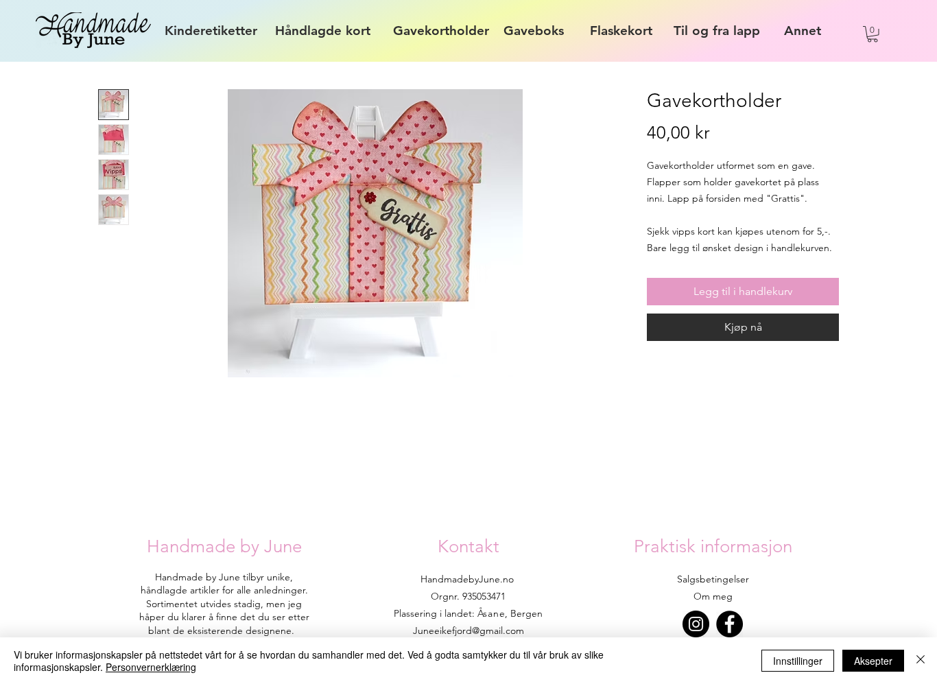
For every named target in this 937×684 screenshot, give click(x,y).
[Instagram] (696, 624)
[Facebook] (729, 624)
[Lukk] (920, 660)
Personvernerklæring (151, 667)
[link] (872, 34)
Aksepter (873, 661)
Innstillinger (797, 661)
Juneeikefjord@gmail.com (468, 630)
